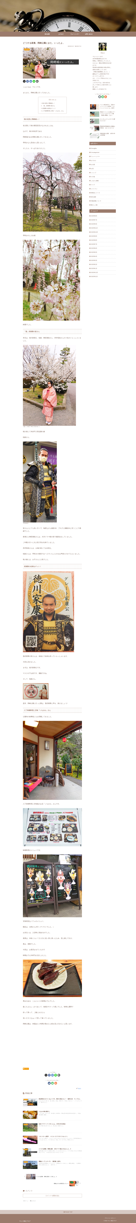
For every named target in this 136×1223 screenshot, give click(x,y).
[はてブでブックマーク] (30, 81)
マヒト (103, 53)
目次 (50, 99)
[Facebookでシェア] (27, 81)
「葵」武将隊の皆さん (48, 105)
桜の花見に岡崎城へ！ (48, 103)
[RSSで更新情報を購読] (55, 1083)
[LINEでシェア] (34, 81)
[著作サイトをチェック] (49, 1083)
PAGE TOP (68, 1212)
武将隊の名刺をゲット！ (49, 108)
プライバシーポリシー (110, 1218)
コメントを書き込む (52, 1195)
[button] (37, 81)
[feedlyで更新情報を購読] (52, 1083)
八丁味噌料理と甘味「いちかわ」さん (53, 111)
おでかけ (26, 1068)
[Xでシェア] (24, 81)
